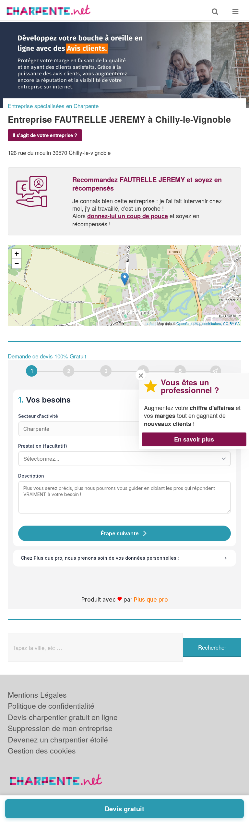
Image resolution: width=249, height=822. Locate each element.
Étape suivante (120, 533)
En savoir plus (194, 439)
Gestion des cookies (42, 750)
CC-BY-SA (231, 323)
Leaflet (149, 323)
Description (31, 476)
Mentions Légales (37, 694)
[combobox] (122, 458)
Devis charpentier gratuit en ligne (63, 717)
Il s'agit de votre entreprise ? (45, 135)
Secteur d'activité (38, 416)
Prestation (42, 446)
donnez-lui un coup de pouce (127, 216)
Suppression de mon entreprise (60, 728)
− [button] (17, 263)
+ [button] (17, 254)
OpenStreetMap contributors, (199, 323)
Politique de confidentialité (51, 705)
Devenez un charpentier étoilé (58, 739)
